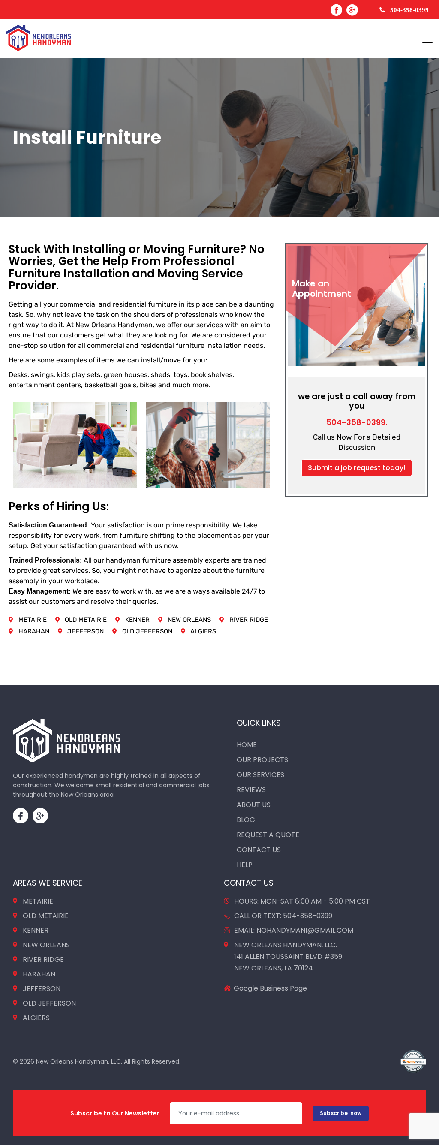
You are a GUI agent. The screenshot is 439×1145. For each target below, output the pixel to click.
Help (245, 865)
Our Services (260, 775)
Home (247, 745)
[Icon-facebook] (20, 815)
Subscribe (340, 1113)
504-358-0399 (409, 9)
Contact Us (259, 850)
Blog (246, 820)
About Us (254, 805)
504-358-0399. (356, 422)
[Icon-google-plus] (40, 815)
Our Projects (262, 760)
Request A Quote (268, 835)
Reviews (251, 790)
